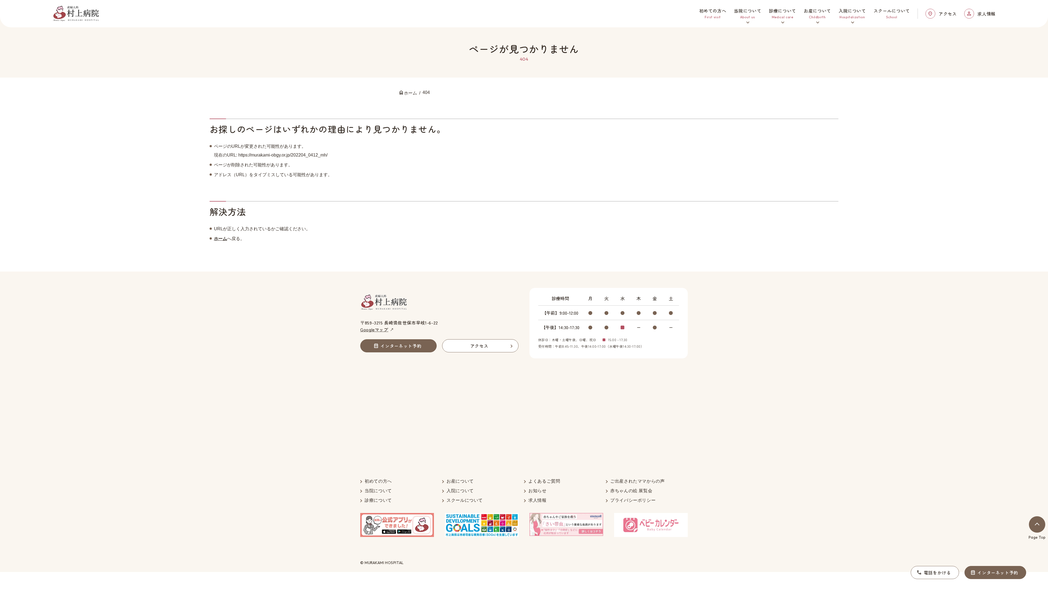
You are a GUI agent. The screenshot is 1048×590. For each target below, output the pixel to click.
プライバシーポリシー (633, 500)
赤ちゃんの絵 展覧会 (631, 490)
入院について (460, 490)
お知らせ (537, 490)
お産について (460, 481)
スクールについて (464, 500)
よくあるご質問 (544, 481)
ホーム (220, 238)
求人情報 (986, 13)
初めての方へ (378, 481)
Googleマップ (374, 329)
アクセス (948, 13)
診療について (378, 500)
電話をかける (937, 572)
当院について (378, 490)
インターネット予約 (997, 572)
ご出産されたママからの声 (637, 481)
